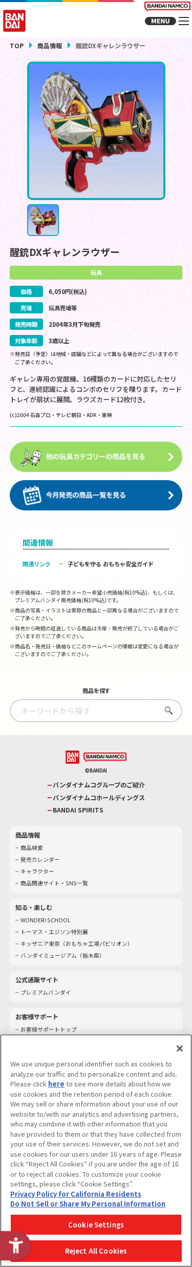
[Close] (179, 1048)
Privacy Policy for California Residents (75, 1194)
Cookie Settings (96, 1225)
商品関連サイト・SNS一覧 (54, 883)
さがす (166, 710)
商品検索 (31, 848)
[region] (96, 1150)
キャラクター (37, 871)
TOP (17, 45)
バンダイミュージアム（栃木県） (62, 955)
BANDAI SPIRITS (78, 810)
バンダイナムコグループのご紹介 (99, 785)
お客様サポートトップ (48, 1029)
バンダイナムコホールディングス (99, 798)
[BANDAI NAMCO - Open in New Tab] (104, 758)
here (56, 1083)
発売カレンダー (40, 859)
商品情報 (49, 45)
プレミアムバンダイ (45, 992)
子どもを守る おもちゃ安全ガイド (111, 564)
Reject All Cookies (96, 1251)
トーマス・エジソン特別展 (54, 932)
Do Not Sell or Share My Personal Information (87, 1204)
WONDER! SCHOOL (45, 920)
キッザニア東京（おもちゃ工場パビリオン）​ (76, 943)
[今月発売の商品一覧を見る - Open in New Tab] (96, 495)
